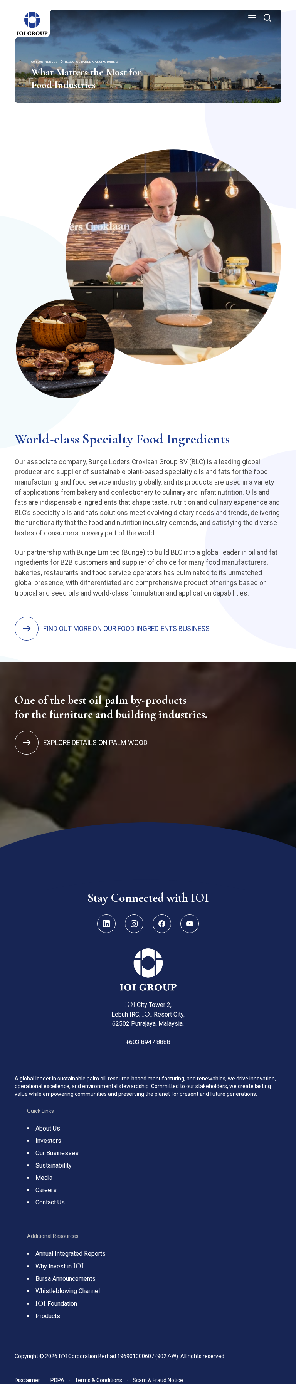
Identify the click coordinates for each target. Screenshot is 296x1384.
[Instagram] (134, 923)
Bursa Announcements (65, 1278)
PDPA (60, 1380)
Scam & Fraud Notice (158, 1380)
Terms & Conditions (101, 1380)
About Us (47, 1128)
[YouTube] (189, 923)
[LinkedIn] (106, 923)
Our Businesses (57, 1153)
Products (47, 1316)
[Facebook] (162, 923)
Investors (48, 1140)
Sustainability (53, 1165)
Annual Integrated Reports (70, 1253)
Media (43, 1177)
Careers (46, 1190)
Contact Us (50, 1202)
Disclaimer (30, 1380)
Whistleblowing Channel (67, 1291)
